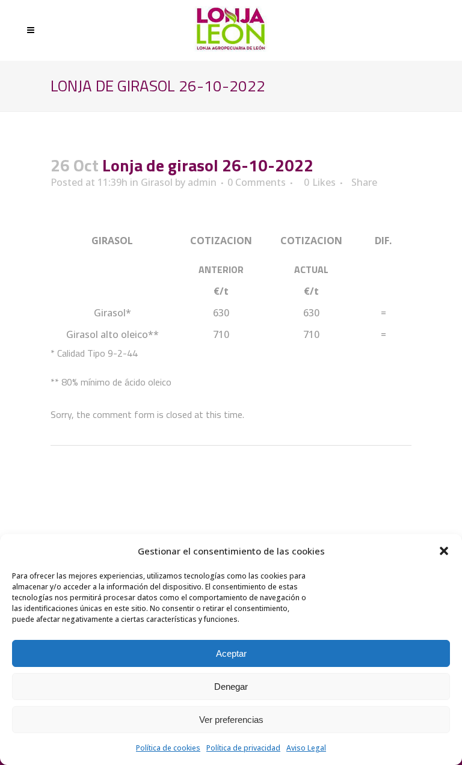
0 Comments (256, 182)
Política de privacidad (243, 748)
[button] (444, 551)
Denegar (231, 686)
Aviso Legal (306, 748)
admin (202, 182)
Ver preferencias (231, 719)
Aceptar (231, 653)
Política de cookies (168, 748)
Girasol (157, 182)
